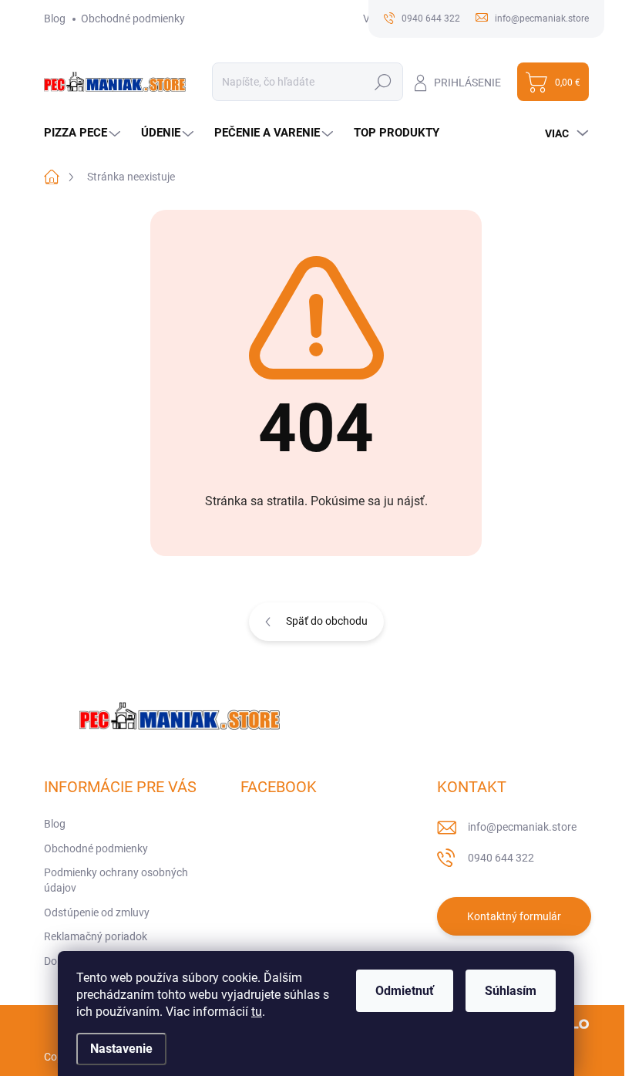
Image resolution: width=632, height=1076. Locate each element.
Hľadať (383, 82)
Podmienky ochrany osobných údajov (116, 880)
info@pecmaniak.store (522, 827)
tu (256, 1011)
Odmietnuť (404, 990)
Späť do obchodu (327, 621)
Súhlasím (510, 990)
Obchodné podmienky (133, 18)
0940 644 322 (501, 858)
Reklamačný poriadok (95, 936)
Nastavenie (121, 1048)
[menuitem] (84, 133)
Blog (55, 18)
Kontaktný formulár (514, 916)
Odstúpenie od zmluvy (97, 912)
